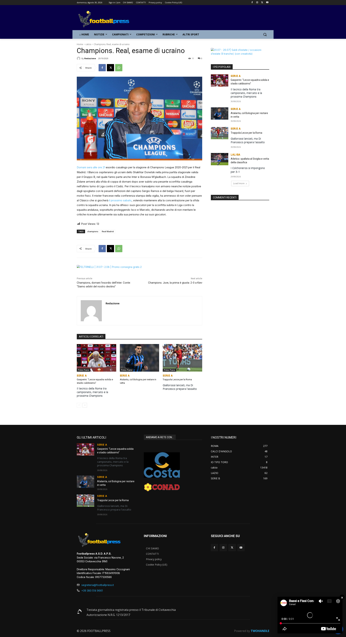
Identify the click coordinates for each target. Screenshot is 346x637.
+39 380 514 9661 (92, 590)
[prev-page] (79, 405)
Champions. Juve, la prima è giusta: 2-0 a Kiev (175, 282)
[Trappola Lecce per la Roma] (182, 358)
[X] (262, 3)
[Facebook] (252, 3)
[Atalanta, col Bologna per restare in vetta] (139, 358)
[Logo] (105, 19)
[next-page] (85, 405)
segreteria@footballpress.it (97, 584)
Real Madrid (108, 231)
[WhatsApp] (118, 67)
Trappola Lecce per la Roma (177, 379)
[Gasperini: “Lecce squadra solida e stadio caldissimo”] (96, 358)
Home (80, 44)
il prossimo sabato (120, 200)
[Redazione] (79, 58)
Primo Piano (83, 370)
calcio (88, 44)
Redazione (90, 58)
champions (92, 231)
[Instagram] (257, 3)
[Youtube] (267, 3)
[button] (265, 34)
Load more (239, 183)
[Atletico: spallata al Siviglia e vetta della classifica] (219, 159)
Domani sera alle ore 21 (91, 167)
